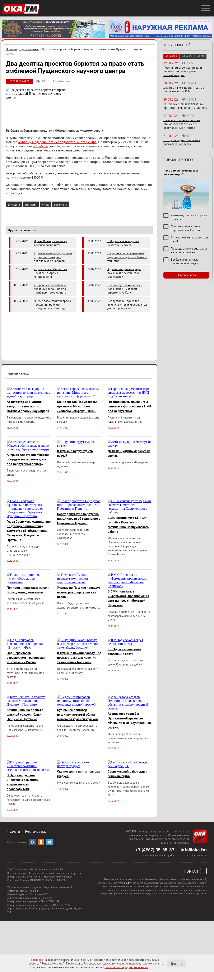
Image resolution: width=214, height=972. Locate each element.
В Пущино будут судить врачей (75, 453)
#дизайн (31, 204)
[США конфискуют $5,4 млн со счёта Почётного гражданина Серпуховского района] (130, 512)
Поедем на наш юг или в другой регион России (187, 228)
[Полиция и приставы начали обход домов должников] (29, 582)
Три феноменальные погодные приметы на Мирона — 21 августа (185, 105)
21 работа (40, 146)
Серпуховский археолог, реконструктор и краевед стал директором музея (127, 304)
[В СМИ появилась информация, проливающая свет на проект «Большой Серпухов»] (130, 586)
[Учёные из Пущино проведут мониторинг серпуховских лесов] (79, 582)
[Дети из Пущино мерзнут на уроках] (130, 445)
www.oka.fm (124, 882)
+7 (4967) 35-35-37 (154, 849)
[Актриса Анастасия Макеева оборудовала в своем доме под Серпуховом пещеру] (29, 449)
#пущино (14, 204)
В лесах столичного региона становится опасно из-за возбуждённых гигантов (181, 123)
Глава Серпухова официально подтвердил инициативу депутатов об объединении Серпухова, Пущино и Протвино (29, 531)
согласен (37, 959)
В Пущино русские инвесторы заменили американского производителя (23, 782)
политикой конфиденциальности (126, 967)
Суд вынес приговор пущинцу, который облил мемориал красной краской (77, 714)
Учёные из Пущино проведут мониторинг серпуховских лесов (79, 592)
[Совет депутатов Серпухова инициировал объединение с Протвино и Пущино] (79, 508)
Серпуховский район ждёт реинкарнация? (127, 774)
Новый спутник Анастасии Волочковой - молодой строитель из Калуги (124, 288)
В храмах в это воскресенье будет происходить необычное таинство (127, 256)
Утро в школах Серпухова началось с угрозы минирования (50, 272)
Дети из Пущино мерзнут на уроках (129, 453)
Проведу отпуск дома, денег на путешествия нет (189, 250)
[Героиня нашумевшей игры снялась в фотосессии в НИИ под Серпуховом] (130, 396)
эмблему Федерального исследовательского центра (57, 142)
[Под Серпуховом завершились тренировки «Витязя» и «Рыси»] (29, 647)
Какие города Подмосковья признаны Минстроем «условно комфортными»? (77, 406)
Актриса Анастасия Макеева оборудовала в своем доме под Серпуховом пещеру (28, 459)
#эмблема (60, 204)
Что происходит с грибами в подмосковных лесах (181, 142)
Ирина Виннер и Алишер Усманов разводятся (50, 243)
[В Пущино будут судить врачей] (79, 445)
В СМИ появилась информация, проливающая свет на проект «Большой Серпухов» (128, 598)
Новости (11, 49)
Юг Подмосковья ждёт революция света (124, 651)
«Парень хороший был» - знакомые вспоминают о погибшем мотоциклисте (50, 288)
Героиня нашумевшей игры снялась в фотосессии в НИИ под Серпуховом (129, 406)
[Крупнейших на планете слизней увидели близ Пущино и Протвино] (29, 704)
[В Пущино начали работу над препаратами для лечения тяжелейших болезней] (79, 647)
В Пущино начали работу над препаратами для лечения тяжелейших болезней (79, 657)
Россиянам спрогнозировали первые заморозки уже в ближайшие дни (182, 71)
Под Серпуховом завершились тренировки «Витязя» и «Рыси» (26, 657)
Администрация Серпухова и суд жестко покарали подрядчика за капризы (53, 256)
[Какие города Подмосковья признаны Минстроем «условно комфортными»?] (79, 396)
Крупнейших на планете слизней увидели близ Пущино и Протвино (25, 714)
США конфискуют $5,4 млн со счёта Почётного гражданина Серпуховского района (128, 524)
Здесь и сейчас (29, 49)
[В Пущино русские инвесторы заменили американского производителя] (29, 770)
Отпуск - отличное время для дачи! (190, 239)
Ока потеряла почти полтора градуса (78, 774)
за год (200, 55)
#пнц (45, 204)
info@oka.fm (194, 849)
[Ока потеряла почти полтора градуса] (79, 766)
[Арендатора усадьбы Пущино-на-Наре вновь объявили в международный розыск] (130, 708)
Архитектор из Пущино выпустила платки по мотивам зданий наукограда (28, 406)
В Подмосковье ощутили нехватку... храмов (123, 243)
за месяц (187, 55)
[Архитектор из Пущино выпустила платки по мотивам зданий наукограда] (29, 396)
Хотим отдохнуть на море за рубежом (189, 217)
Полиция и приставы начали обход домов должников (28, 590)
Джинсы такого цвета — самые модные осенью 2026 (183, 89)
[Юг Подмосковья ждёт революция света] (130, 643)
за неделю (171, 55)
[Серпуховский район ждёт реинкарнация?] (130, 766)
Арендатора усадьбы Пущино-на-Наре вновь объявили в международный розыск (129, 720)
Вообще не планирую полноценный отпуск (184, 261)
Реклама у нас (35, 831)
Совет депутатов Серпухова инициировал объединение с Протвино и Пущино (78, 518)
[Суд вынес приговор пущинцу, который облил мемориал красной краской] (79, 704)
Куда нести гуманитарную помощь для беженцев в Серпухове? (124, 272)
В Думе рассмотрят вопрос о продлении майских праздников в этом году (52, 304)
